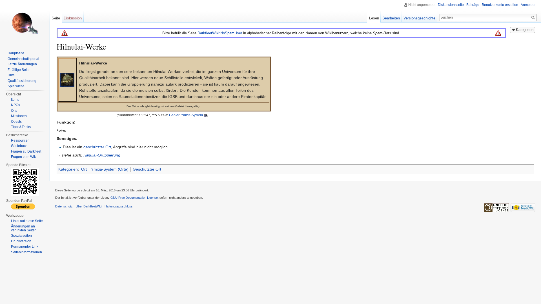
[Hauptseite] (24, 22)
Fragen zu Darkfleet (26, 151)
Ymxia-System (192, 115)
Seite (56, 18)
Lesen (374, 18)
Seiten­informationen (26, 252)
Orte (14, 111)
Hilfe (11, 75)
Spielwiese (16, 86)
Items (15, 100)
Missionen (19, 116)
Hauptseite (16, 53)
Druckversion (21, 241)
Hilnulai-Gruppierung (101, 155)
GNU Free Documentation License (134, 197)
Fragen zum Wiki (24, 157)
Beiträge (472, 5)
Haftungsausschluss (119, 206)
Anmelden (528, 5)
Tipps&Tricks (21, 127)
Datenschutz (64, 206)
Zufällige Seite (19, 70)
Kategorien (68, 169)
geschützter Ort (97, 147)
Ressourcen (20, 140)
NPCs (15, 105)
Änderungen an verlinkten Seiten (24, 228)
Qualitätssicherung (22, 81)
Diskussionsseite (451, 5)
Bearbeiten (391, 18)
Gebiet (174, 115)
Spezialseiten (21, 236)
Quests (16, 122)
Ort (84, 169)
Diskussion (73, 18)
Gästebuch (19, 146)
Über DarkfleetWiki (88, 206)
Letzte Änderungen (22, 64)
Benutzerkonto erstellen (500, 5)
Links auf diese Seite (27, 221)
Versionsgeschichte (419, 18)
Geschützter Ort (147, 169)
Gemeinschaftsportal (23, 59)
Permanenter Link (24, 247)
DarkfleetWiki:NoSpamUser (220, 33)
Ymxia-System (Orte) (109, 169)
